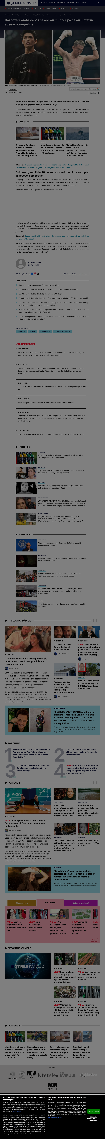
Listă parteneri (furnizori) (55, 1117)
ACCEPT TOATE (94, 1111)
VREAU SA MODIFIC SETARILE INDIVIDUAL (93, 1118)
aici (15, 1126)
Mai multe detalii (17, 1111)
